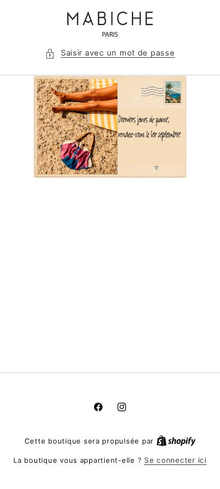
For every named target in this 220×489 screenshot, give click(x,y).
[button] (110, 53)
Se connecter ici (175, 460)
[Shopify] (176, 441)
